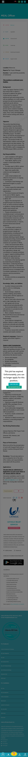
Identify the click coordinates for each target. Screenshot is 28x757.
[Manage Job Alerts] (3, 754)
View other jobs (14, 384)
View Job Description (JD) (14, 387)
